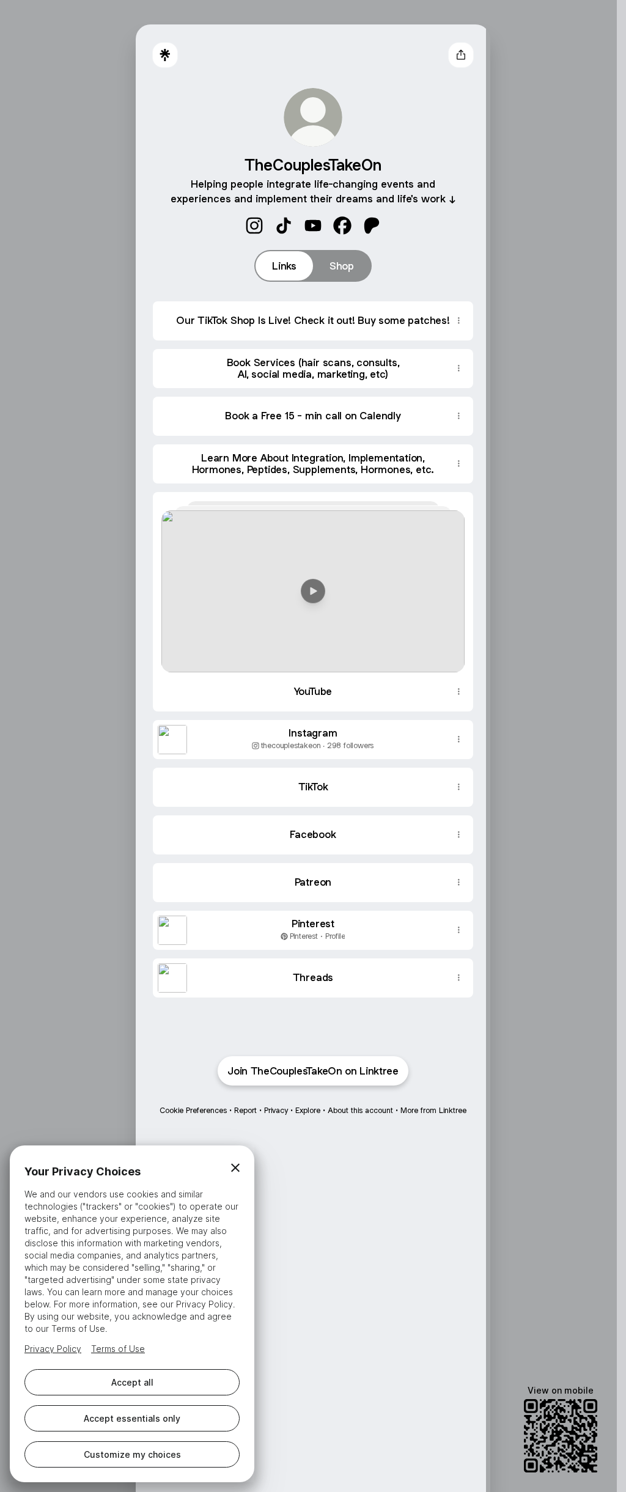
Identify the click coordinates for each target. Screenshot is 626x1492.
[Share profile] (461, 55)
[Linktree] (165, 55)
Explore (307, 1110)
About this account (360, 1110)
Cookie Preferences (193, 1110)
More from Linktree (433, 1110)
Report (245, 1110)
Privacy (276, 1110)
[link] (254, 225)
